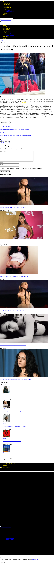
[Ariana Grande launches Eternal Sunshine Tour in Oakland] (24, 307)
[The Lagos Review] (5, 20)
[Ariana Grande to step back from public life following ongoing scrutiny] (21, 239)
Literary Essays (10, 10)
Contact (5, 465)
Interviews (5, 13)
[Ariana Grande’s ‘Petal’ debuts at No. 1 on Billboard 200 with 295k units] (24, 204)
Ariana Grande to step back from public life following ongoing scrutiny (14, 241)
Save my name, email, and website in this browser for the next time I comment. (22, 168)
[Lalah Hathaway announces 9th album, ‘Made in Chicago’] (6, 392)
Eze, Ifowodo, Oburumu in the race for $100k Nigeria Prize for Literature (17, 455)
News (4, 14)
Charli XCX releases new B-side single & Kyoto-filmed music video (13, 345)
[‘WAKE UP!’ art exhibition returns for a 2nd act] (6, 436)
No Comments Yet (6, 143)
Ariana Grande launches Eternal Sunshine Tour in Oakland (12, 310)
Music (4, 394)
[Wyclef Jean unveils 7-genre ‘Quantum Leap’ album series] (6, 422)
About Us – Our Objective (9, 464)
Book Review (6, 4)
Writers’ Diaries (10, 11)
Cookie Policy (36, 559)
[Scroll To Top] (0, 557)
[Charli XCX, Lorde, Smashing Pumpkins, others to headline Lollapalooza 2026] (24, 376)
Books (4, 408)
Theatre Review (7, 7)
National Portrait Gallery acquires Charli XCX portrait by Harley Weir (14, 276)
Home (4, 2)
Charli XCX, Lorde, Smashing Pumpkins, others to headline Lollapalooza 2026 (15, 379)
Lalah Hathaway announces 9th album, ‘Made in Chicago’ (14, 396)
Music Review (6, 3)
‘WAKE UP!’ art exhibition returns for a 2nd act (12, 441)
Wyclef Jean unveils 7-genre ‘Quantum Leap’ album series (14, 426)
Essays (4, 9)
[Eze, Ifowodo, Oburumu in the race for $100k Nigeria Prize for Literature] (6, 451)
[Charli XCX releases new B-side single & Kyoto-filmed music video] (24, 342)
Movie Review (6, 6)
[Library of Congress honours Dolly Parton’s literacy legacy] (6, 407)
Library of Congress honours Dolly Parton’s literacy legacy (14, 411)
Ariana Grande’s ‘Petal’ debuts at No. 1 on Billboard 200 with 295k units (14, 207)
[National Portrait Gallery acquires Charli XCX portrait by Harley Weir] (19, 273)
